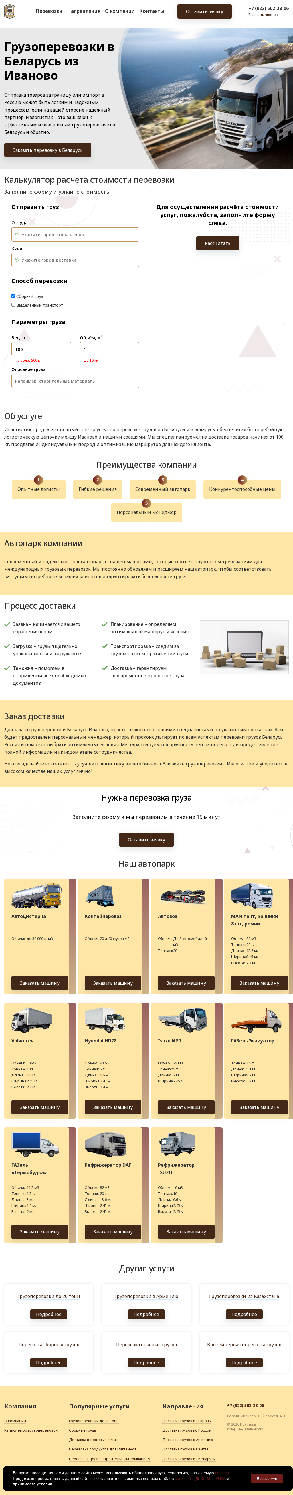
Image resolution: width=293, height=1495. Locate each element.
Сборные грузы (83, 1430)
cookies (222, 1472)
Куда (16, 248)
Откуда (19, 222)
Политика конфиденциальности (245, 1427)
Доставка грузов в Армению (187, 1439)
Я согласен (266, 1478)
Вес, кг (18, 337)
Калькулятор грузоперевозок (31, 1430)
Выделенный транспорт (39, 305)
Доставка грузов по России (186, 1430)
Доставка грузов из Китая (185, 1449)
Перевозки (48, 11)
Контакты (151, 11)
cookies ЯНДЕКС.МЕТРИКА (200, 1478)
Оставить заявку (204, 11)
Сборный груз (29, 296)
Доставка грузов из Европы (186, 1420)
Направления (83, 11)
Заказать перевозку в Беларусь (48, 150)
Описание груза (28, 369)
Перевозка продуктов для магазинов (102, 1449)
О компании (120, 11)
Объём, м (91, 337)
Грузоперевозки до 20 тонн (94, 1420)
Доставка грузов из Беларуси (189, 1458)
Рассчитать (218, 243)
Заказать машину (40, 983)
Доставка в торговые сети (92, 1439)
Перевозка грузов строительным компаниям (110, 1458)
